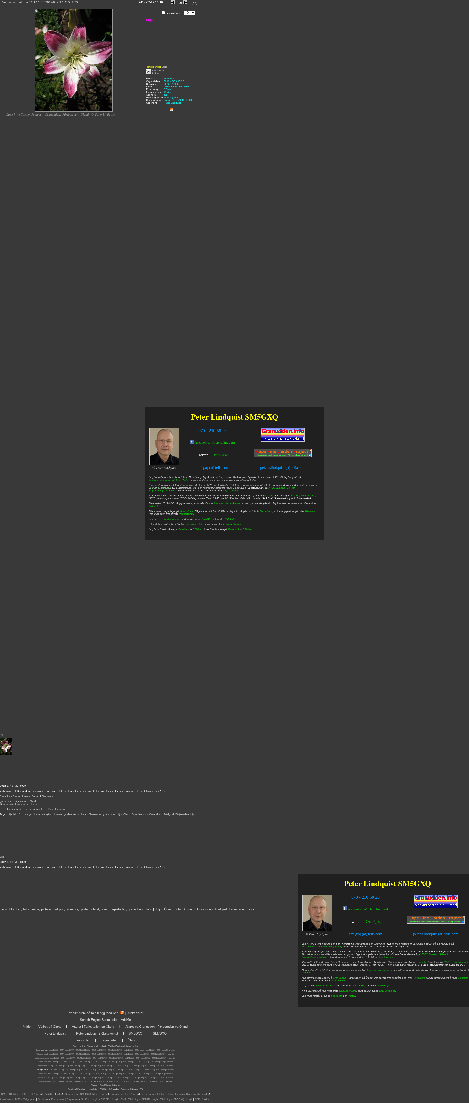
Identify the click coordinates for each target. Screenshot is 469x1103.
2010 (78, 1050)
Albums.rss (42, 1077)
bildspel (306, 972)
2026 (164, 1050)
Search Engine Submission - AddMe (105, 1020)
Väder (27, 1026)
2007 (62, 1050)
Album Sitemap (45, 1081)
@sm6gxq (373, 921)
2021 (137, 1050)
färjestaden (21, 801)
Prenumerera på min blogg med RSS (93, 1013)
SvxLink (206, 1099)
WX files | (112, 1046)
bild (15, 814)
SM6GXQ (49, 1094)
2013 (94, 1050)
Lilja (10, 814)
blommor (57, 814)
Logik (95, 1099)
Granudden (6, 804)
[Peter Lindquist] (317, 930)
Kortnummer (58, 1099)
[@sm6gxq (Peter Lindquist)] (361, 922)
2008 (67, 1050)
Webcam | (120, 1046)
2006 (56, 1050)
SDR (197, 1099)
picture (37, 814)
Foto (134, 814)
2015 (104, 1050)
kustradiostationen (312, 946)
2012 (88, 1050)
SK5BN (85, 1099)
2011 (83, 1050)
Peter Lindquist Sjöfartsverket (97, 1033)
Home (90, 1089)
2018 (120, 1050)
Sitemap (46, 796)
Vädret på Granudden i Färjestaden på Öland (156, 1026)
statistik (422, 962)
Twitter (355, 921)
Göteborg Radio (332, 946)
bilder (16, 1094)
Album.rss (42, 1062)
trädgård (47, 814)
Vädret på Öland (49, 1026)
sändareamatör (324, 985)
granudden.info (347, 990)
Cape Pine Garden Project (15, 796)
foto (21, 814)
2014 (99, 1050)
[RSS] (171, 109)
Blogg (106, 1089)
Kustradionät (461, 962)
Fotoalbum (419, 977)
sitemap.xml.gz (131, 1046)
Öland (34, 804)
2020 (131, 1050)
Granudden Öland (120, 1094)
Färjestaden (22, 804)
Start (102, 1085)
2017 (115, 1050)
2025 (158, 1050)
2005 (51, 1050)
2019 (126, 1050)
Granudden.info (79, 1046)
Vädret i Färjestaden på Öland (93, 1026)
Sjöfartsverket (385, 957)
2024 (153, 1050)
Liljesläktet (158, 70)
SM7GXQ (383, 985)
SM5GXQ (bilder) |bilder (93, 1094)
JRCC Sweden (429, 954)
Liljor (119, 814)
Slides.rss (42, 1073)
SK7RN (145, 1099)
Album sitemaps (42, 1058)
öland (33, 801)
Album (99, 1046)
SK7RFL (105, 1099)
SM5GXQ (414, 883)
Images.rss (42, 1066)
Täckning (133, 1099)
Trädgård (169, 814)
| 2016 (112, 1081)
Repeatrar (72, 1099)
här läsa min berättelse (380, 970)
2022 (142, 1050)
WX (105, 1046)
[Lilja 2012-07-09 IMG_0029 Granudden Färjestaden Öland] (74, 110)
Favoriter (171, 1050)
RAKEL (448, 962)
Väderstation (339, 980)
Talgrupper (29, 1099)
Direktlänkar (135, 1013)
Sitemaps (91, 1046)
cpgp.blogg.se (387, 990)
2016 (110, 1050)
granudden (6, 801)
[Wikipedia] (148, 73)
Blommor (143, 814)
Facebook (336, 995)
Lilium (155, 73)
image (28, 814)
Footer (35, 796)
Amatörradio (7, 1099)
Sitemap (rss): (42, 1054)
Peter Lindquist (33, 809)
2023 (148, 1050)
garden (68, 814)
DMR (18, 1099)
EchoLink (43, 1099)
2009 (72, 1050)
